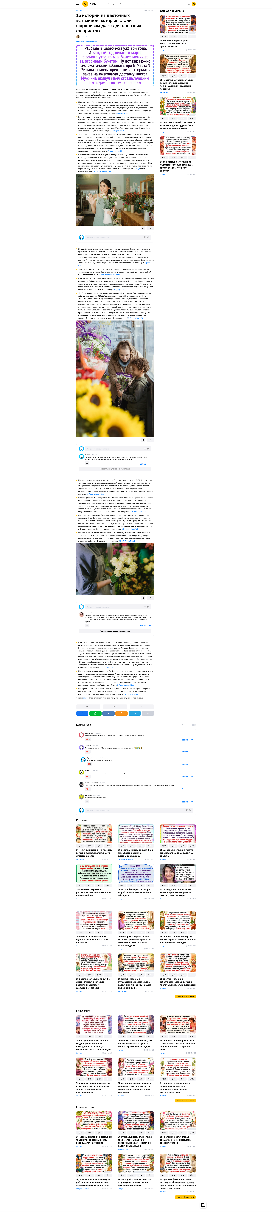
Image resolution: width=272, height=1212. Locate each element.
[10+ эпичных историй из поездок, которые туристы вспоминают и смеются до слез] (94, 834)
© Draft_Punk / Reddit (127, 541)
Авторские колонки (82, 1189)
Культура (163, 1192)
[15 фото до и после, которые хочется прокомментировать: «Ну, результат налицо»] (178, 874)
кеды (138, 169)
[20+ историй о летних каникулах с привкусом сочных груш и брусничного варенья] (136, 1164)
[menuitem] (112, 4)
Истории (79, 10)
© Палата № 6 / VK (135, 318)
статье (85, 698)
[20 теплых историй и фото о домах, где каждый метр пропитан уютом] (178, 25)
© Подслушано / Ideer (121, 289)
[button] (88, 706)
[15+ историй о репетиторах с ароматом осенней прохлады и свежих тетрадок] (178, 1121)
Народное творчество (125, 859)
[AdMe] (89, 4)
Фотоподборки (165, 899)
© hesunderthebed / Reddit (109, 275)
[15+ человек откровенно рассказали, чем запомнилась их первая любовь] (94, 874)
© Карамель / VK (119, 131)
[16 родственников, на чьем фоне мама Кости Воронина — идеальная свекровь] (136, 834)
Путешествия (80, 859)
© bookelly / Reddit (115, 151)
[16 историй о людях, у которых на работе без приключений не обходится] (136, 874)
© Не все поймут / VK (102, 171)
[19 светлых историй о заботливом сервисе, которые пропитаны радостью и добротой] (178, 963)
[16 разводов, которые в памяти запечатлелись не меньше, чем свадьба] (178, 834)
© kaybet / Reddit (122, 113)
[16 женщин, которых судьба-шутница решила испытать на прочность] (94, 921)
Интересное (164, 92)
